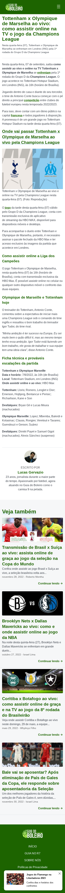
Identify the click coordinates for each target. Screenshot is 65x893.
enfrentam (44, 72)
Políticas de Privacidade (32, 867)
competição (31, 100)
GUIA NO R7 (32, 853)
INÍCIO (32, 846)
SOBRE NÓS (32, 860)
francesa (16, 115)
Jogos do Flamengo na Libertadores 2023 (39, 876)
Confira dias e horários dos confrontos (40, 884)
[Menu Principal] (58, 7)
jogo (8, 207)
